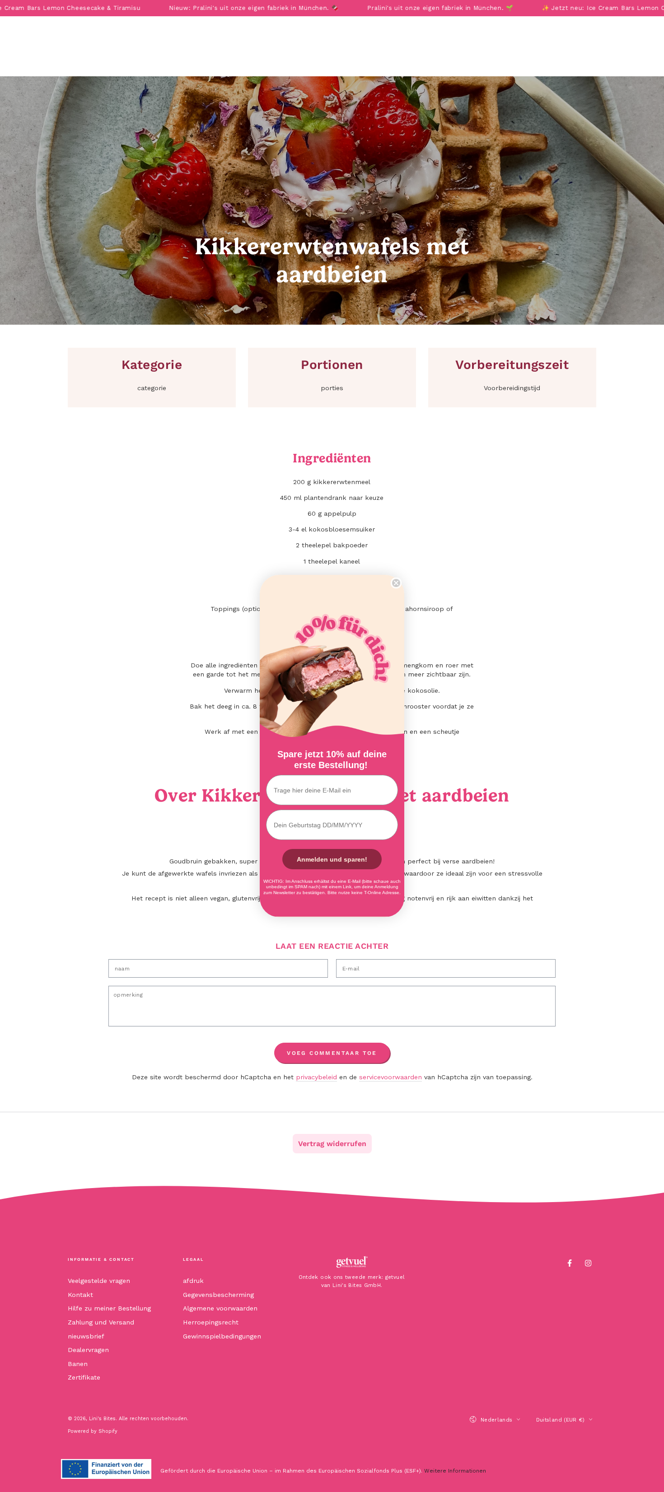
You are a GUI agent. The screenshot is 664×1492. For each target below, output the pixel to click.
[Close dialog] (396, 582)
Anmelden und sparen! (332, 859)
